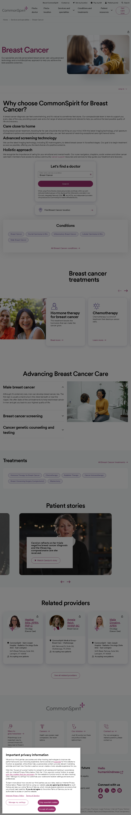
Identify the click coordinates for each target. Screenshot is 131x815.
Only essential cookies (48, 802)
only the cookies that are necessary (20, 774)
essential (57, 762)
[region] (41, 780)
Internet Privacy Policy (15, 796)
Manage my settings (17, 802)
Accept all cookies (46, 809)
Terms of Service (33, 796)
